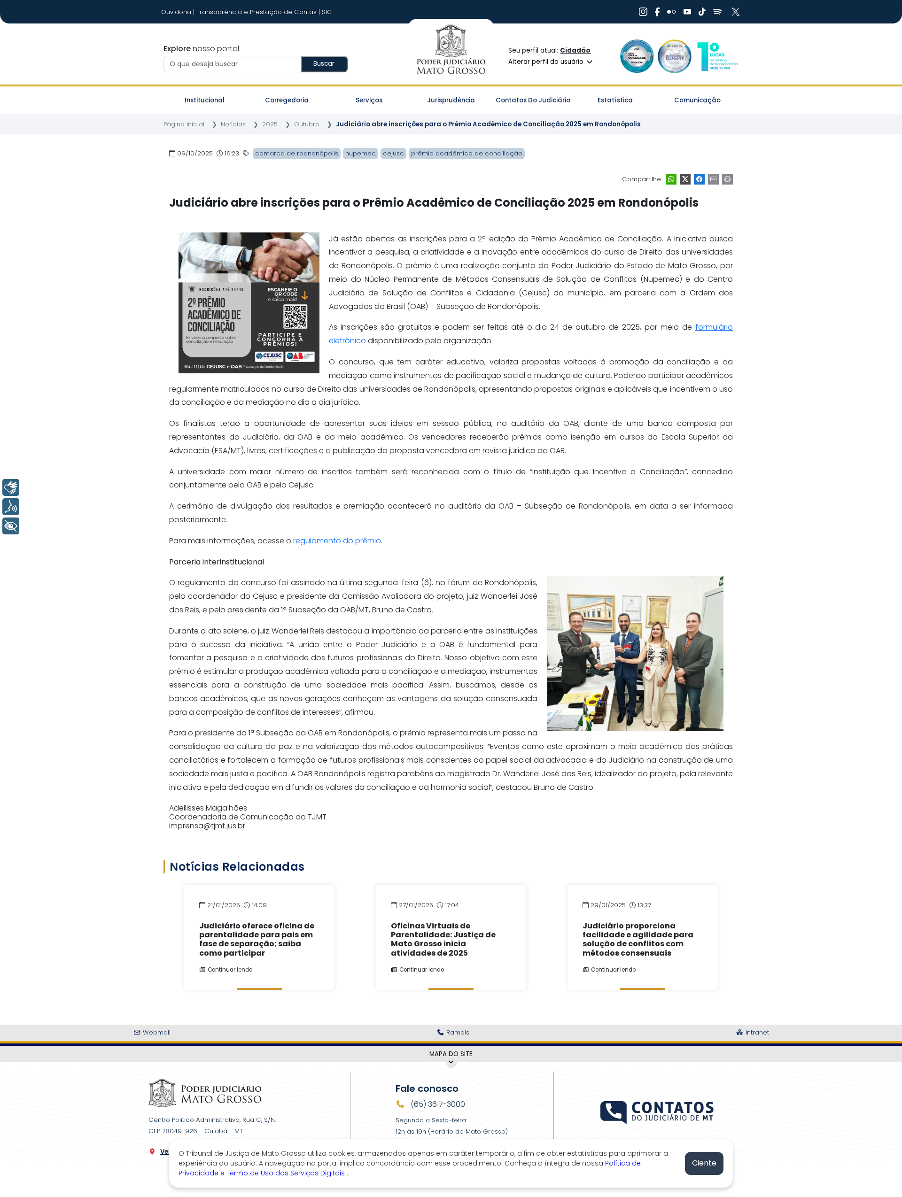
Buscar (323, 63)
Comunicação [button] (697, 100)
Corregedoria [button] (287, 100)
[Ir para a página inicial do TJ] (204, 1092)
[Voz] (10, 506)
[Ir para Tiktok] (702, 11)
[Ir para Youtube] (687, 11)
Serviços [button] (369, 100)
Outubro (306, 124)
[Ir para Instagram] (643, 11)
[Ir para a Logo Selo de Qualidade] (637, 56)
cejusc (393, 153)
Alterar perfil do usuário (546, 61)
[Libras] (10, 487)
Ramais (456, 1032)
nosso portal (201, 48)
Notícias (233, 124)
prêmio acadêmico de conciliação (466, 153)
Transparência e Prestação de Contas (257, 12)
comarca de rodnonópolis (296, 153)
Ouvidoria (177, 12)
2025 (270, 124)
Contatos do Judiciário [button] (533, 100)
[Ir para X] (736, 12)
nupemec (360, 153)
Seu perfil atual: (549, 50)
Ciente (704, 1163)
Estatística (615, 100)
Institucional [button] (205, 100)
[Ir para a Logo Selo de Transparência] (675, 56)
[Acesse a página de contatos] (657, 1111)
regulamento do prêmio (337, 540)
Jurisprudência (451, 100)
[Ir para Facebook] (657, 11)
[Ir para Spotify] (717, 11)
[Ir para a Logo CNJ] (717, 56)
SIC (327, 12)
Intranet (756, 1032)
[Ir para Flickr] (671, 11)
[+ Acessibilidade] (10, 525)
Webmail (156, 1032)
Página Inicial (183, 124)
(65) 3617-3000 (437, 1104)
